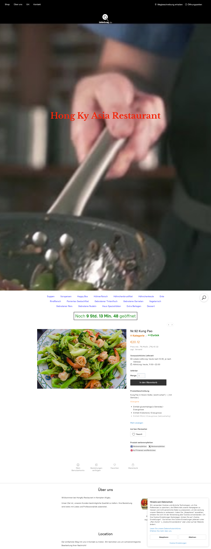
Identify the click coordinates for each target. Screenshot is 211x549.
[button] (138, 434)
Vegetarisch (155, 301)
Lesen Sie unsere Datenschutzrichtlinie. (165, 528)
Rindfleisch (55, 301)
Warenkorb (133, 468)
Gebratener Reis (64, 306)
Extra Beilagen (134, 306)
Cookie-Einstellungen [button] (178, 543)
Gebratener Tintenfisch (106, 301)
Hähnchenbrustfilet (123, 296)
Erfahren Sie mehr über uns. (161, 531)
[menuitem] (168, 324)
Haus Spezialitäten (111, 306)
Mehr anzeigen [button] (136, 423)
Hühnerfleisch (101, 296)
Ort (27, 4)
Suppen (50, 296)
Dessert (151, 306)
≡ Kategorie (137, 335)
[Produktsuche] (203, 297)
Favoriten (115, 468)
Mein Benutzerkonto (78, 469)
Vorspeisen (65, 296)
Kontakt (37, 4)
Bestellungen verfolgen (96, 469)
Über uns (18, 4)
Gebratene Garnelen (133, 301)
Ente (162, 296)
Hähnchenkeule (146, 296)
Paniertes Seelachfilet (78, 301)
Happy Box (82, 296)
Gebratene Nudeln (87, 306)
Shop (7, 4)
